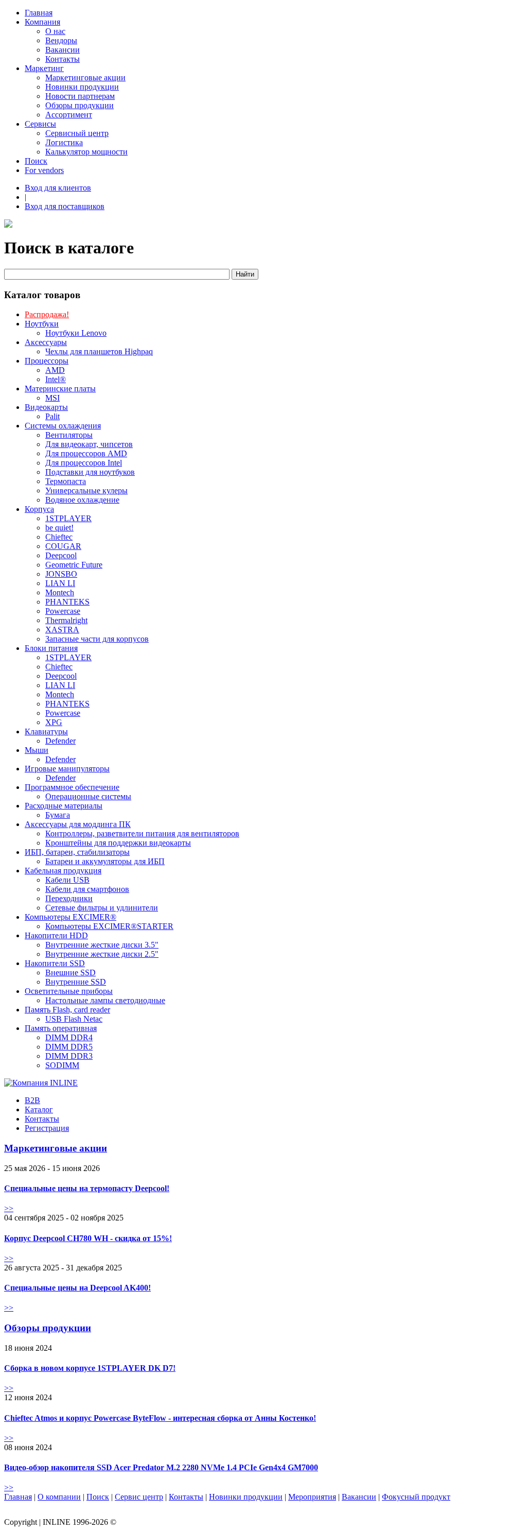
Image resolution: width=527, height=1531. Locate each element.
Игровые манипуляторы (67, 768)
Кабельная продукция (63, 870)
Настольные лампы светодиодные (105, 1000)
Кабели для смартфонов (87, 889)
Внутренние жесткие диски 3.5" (102, 944)
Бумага (57, 815)
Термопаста (65, 481)
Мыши (36, 750)
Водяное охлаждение (82, 499)
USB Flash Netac (73, 1018)
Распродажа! (47, 314)
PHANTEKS (67, 601)
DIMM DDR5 (69, 1046)
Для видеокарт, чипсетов (89, 444)
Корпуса (39, 509)
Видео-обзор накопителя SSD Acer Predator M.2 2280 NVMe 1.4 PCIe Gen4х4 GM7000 (161, 1467)
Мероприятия (312, 1496)
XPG (53, 722)
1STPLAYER (68, 518)
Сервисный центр (77, 133)
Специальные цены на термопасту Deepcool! (86, 1188)
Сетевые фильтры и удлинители (101, 907)
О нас (55, 31)
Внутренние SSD (75, 981)
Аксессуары (46, 342)
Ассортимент (68, 114)
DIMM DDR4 (69, 1037)
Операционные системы (88, 796)
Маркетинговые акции (85, 77)
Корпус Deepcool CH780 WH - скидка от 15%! (88, 1238)
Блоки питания (51, 648)
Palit (52, 416)
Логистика (64, 142)
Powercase (62, 611)
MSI (52, 397)
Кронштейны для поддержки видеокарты (118, 842)
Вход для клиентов (58, 187)
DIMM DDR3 (69, 1056)
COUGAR (63, 546)
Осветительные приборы (69, 991)
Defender (60, 740)
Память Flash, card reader (67, 1009)
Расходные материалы (63, 805)
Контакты (62, 59)
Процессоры (46, 360)
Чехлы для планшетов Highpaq (99, 351)
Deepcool (61, 555)
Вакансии (62, 49)
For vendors (44, 170)
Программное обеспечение (72, 787)
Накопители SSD (55, 963)
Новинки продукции (82, 86)
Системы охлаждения (63, 425)
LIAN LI (60, 583)
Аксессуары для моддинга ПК (78, 824)
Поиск (36, 161)
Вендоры (61, 40)
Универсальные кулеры (86, 490)
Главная (38, 12)
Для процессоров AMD (86, 453)
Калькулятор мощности (86, 151)
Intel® (55, 379)
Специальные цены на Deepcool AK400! (77, 1287)
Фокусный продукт (416, 1496)
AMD (55, 370)
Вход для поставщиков (64, 206)
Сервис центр (139, 1496)
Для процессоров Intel (83, 462)
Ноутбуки (42, 323)
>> (8, 1208)
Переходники (69, 898)
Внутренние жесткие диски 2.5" (102, 954)
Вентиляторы (69, 435)
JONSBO (61, 574)
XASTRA (62, 629)
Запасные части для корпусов (97, 638)
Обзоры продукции (79, 105)
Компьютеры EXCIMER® (70, 917)
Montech (59, 592)
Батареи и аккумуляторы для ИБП (105, 861)
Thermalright (66, 620)
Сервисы (40, 123)
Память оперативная (61, 1028)
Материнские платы (60, 388)
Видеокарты (46, 407)
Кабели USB (67, 879)
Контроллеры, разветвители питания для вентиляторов (142, 833)
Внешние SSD (70, 972)
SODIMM (62, 1065)
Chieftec (59, 536)
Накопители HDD (56, 935)
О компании (59, 1496)
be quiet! (59, 527)
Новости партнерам (80, 96)
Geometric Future (73, 564)
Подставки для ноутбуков (90, 472)
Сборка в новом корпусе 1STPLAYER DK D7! (89, 1368)
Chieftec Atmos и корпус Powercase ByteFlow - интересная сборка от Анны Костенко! (160, 1418)
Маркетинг (44, 68)
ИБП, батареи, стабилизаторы (77, 852)
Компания (42, 22)
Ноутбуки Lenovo (76, 333)
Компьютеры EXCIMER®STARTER (109, 926)
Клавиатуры (46, 731)
